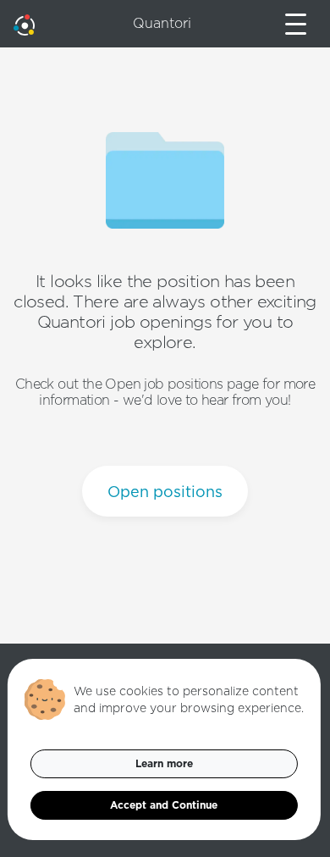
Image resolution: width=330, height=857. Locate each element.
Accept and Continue (163, 805)
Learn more (164, 763)
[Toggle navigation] (295, 24)
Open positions (165, 491)
